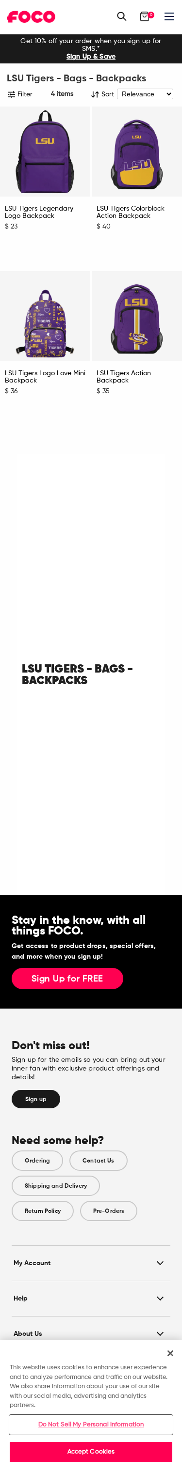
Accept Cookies (91, 1452)
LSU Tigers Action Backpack (124, 377)
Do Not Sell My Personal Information (91, 1425)
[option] (91, 48)
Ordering (37, 1160)
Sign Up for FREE (67, 979)
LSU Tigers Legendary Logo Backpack (39, 212)
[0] (144, 16)
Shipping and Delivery (56, 1185)
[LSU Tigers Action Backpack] (137, 316)
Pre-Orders (108, 1211)
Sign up (36, 1099)
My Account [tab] (32, 1263)
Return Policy (43, 1211)
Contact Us (98, 1160)
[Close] (170, 1353)
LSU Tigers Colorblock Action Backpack (131, 212)
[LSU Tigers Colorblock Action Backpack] (137, 152)
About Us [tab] (28, 1334)
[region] (91, 1405)
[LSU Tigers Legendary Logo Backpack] (45, 152)
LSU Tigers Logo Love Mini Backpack (45, 377)
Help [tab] (21, 1298)
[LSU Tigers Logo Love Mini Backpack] (45, 316)
